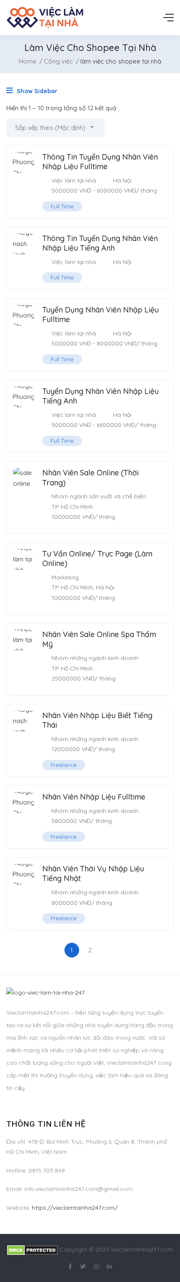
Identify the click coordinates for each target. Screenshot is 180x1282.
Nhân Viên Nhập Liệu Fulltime (93, 797)
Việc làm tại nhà (73, 180)
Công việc (58, 61)
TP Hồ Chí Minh (72, 506)
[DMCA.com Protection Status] (32, 1249)
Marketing (65, 577)
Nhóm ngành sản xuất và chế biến (98, 496)
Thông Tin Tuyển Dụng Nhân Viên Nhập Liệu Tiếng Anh (100, 243)
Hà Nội (122, 180)
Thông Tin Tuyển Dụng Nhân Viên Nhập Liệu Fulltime (100, 161)
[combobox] (55, 127)
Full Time (62, 206)
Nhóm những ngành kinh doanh (95, 658)
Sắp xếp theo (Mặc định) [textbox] (50, 128)
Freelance (64, 765)
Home (27, 61)
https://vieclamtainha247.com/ (75, 1207)
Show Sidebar (36, 91)
